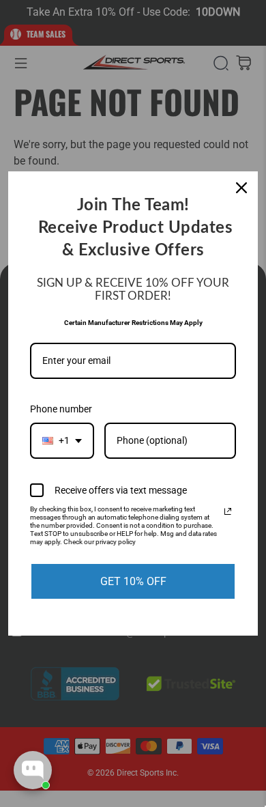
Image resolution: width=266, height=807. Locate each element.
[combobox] (62, 441)
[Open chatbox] (33, 770)
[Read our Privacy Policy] (228, 511)
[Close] (241, 187)
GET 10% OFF (133, 581)
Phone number (61, 409)
